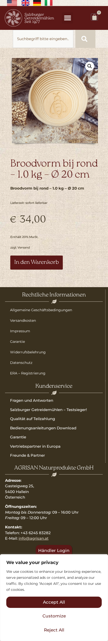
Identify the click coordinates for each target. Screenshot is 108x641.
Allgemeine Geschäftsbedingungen (41, 310)
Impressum (20, 331)
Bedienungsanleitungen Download (43, 428)
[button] (67, 18)
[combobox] (43, 39)
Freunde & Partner (27, 455)
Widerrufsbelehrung (28, 352)
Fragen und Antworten (31, 400)
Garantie (17, 341)
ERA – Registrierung (27, 373)
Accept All (54, 602)
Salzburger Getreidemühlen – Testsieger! (48, 409)
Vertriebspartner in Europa (35, 446)
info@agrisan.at (33, 538)
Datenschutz (21, 362)
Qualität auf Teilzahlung (32, 418)
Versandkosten (23, 320)
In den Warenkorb (36, 262)
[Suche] (85, 39)
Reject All (54, 629)
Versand (24, 247)
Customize (54, 615)
